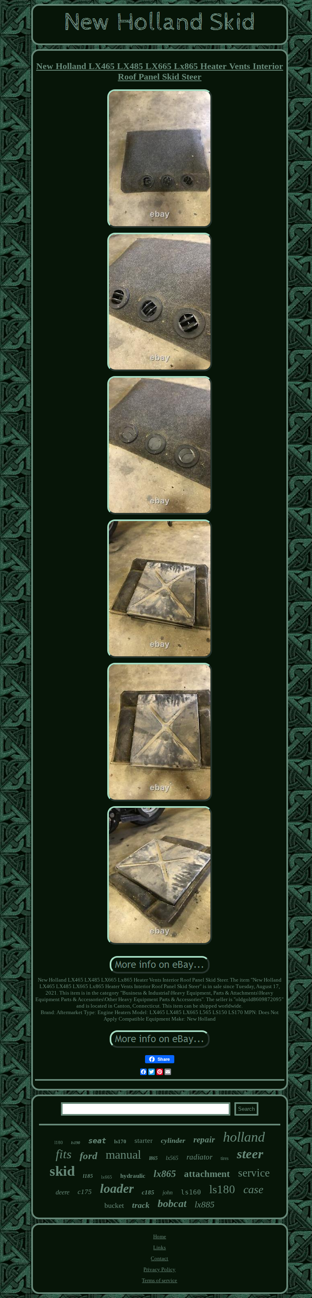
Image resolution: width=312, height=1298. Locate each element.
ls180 (222, 1189)
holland (244, 1136)
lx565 (172, 1158)
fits (64, 1154)
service (254, 1173)
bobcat (172, 1203)
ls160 (191, 1192)
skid (62, 1171)
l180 (58, 1142)
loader (117, 1188)
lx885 (204, 1204)
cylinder (173, 1140)
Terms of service (159, 1280)
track (141, 1205)
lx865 (165, 1173)
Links (159, 1247)
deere (62, 1192)
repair (204, 1139)
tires (225, 1158)
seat (97, 1140)
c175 (85, 1192)
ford (89, 1155)
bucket (114, 1205)
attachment (207, 1174)
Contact (159, 1258)
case (253, 1189)
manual (123, 1154)
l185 (88, 1176)
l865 (153, 1158)
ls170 (120, 1141)
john (167, 1193)
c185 (148, 1192)
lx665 (106, 1177)
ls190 (75, 1142)
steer (250, 1154)
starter (143, 1140)
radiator (199, 1157)
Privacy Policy (159, 1269)
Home (159, 1236)
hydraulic (132, 1176)
